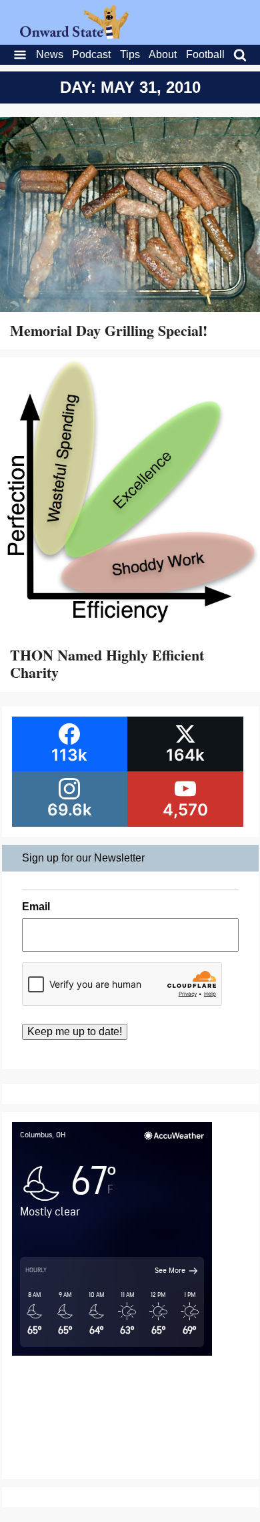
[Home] (74, 35)
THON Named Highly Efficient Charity (107, 663)
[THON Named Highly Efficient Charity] (130, 498)
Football (205, 54)
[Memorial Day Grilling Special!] (130, 216)
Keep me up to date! (74, 1031)
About (163, 54)
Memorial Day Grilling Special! (108, 330)
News (49, 54)
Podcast (91, 54)
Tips (130, 54)
